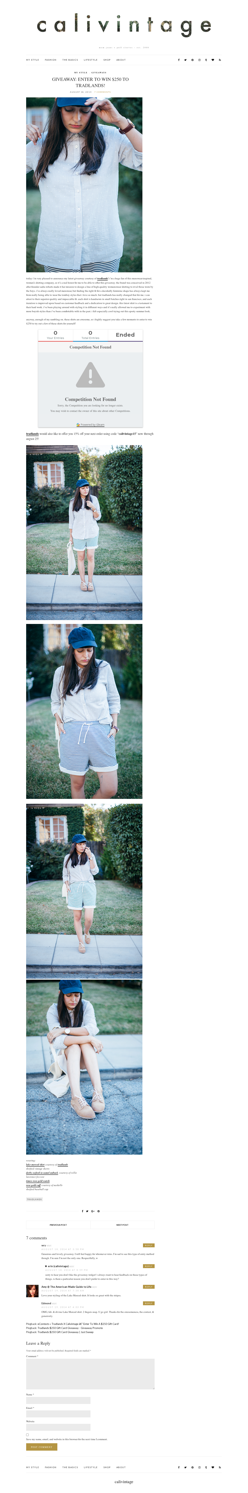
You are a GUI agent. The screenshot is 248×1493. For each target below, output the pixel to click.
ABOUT (121, 60)
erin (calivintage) (58, 1266)
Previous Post (58, 1225)
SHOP (107, 60)
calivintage (124, 1481)
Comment (32, 1356)
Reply (149, 1245)
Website (30, 1421)
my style (81, 72)
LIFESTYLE (91, 60)
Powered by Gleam (92, 424)
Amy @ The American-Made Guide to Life (66, 1286)
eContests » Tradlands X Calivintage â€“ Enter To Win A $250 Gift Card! (78, 1323)
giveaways (99, 72)
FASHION (51, 60)
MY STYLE (32, 60)
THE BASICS (70, 60)
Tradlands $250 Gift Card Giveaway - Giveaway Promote (70, 1328)
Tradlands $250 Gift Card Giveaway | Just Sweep (66, 1332)
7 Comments (102, 92)
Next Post (122, 1225)
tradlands (102, 278)
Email (30, 1408)
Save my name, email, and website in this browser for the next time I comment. (67, 1439)
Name (30, 1394)
